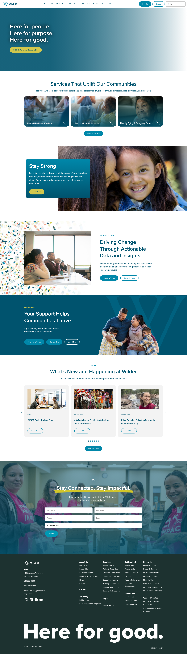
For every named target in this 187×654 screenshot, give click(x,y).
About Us (83, 562)
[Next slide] (165, 412)
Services (107, 562)
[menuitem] (48, 4)
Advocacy (83, 596)
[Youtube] (41, 600)
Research (147, 562)
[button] (88, 441)
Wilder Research (79, 414)
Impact (106, 598)
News (29, 414)
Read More (35, 431)
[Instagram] (26, 600)
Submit (51, 533)
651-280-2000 (29, 581)
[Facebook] (36, 600)
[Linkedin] (31, 600)
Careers (82, 589)
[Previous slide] (21, 412)
